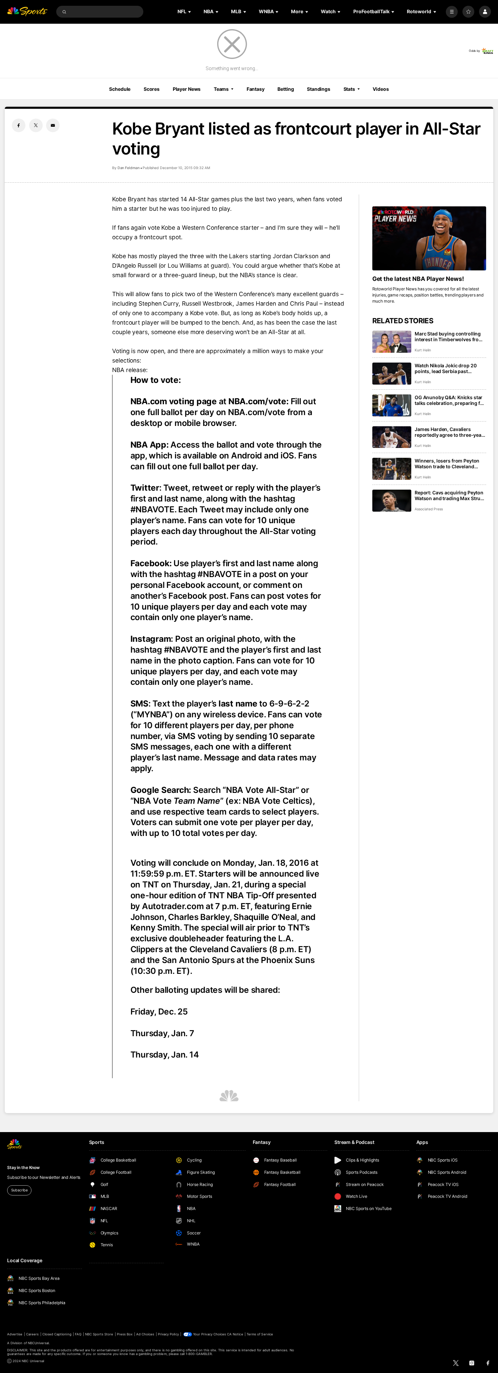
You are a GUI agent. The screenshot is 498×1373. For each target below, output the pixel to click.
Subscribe (19, 1190)
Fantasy (256, 89)
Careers (32, 1334)
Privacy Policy (168, 1334)
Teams (221, 89)
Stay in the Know (23, 1167)
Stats (349, 89)
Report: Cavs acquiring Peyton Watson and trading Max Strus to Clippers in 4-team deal (449, 495)
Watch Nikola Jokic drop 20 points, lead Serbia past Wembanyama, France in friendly (445, 368)
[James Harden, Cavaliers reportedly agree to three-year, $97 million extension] (391, 437)
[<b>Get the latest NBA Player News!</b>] (429, 238)
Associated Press (429, 509)
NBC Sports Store (99, 1334)
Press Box (124, 1334)
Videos (381, 89)
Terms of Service (260, 1334)
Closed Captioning (56, 1334)
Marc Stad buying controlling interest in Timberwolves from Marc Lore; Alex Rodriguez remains (449, 336)
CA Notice (235, 1334)
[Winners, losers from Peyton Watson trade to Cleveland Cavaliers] (391, 469)
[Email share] (53, 125)
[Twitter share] (36, 125)
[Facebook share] (18, 125)
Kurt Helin (423, 350)
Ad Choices (145, 1334)
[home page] (27, 11)
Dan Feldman (129, 168)
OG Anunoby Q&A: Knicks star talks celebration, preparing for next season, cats (450, 400)
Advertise (14, 1334)
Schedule (119, 89)
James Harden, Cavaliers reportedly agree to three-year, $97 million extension (449, 432)
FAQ (78, 1334)
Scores (152, 89)
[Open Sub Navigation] (190, 11)
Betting (285, 89)
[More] (452, 12)
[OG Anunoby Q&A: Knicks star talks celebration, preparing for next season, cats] (391, 405)
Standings (318, 89)
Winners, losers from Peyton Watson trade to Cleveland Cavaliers (447, 463)
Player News (187, 89)
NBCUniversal (38, 1343)
